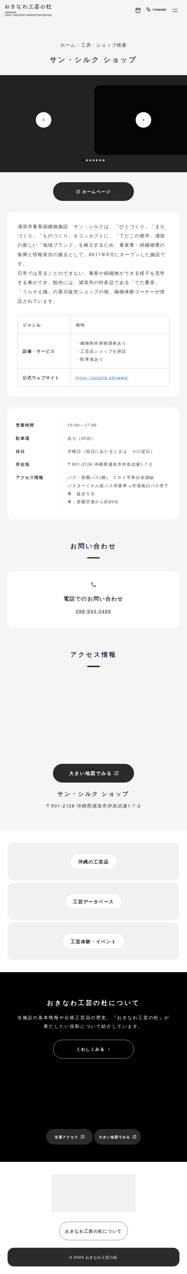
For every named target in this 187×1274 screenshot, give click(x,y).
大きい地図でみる (94, 773)
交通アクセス (70, 1136)
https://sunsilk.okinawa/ (102, 377)
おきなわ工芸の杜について (93, 1231)
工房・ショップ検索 (104, 44)
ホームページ (93, 191)
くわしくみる (93, 1049)
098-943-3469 (93, 611)
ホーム (67, 44)
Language (156, 9)
